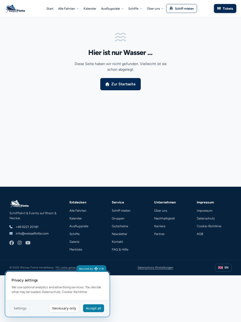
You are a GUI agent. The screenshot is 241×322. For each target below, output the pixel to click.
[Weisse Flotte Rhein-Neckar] (16, 8)
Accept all (93, 308)
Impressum (204, 210)
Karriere (159, 226)
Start (49, 8)
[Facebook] (11, 243)
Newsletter (119, 234)
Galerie (74, 242)
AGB (200, 234)
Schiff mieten (184, 8)
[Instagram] (20, 243)
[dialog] (57, 294)
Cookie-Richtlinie (209, 226)
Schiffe (133, 8)
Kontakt (117, 242)
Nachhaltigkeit (164, 218)
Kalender (90, 8)
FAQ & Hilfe (120, 249)
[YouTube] (27, 243)
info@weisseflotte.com (31, 233)
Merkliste (75, 249)
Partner (159, 234)
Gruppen (118, 218)
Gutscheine (120, 226)
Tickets (228, 8)
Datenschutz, (51, 292)
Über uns (153, 8)
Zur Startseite (123, 84)
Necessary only (64, 308)
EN (227, 267)
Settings (20, 308)
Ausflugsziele (110, 8)
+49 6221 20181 (27, 227)
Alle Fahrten (66, 8)
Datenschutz (206, 218)
